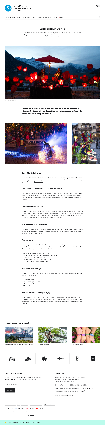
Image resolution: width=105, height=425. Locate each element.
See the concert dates (35, 233)
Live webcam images (36, 405)
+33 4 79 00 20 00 (68, 381)
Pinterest (31, 408)
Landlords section (10, 405)
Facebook (21, 408)
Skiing (19, 17)
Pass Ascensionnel (77, 344)
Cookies (15, 411)
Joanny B (32, 415)
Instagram (10, 408)
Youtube (41, 408)
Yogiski (38, 261)
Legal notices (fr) (23, 411)
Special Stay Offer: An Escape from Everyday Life (19, 345)
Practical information (45, 17)
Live (61, 17)
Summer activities (43, 344)
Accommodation (10, 17)
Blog (55, 17)
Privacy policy (8, 411)
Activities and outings (29, 17)
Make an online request (63, 395)
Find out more (38, 182)
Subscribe (10, 390)
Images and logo (22, 405)
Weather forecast (49, 405)
